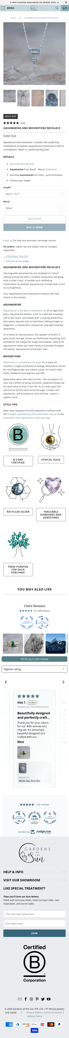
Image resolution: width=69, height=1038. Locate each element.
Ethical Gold (50, 459)
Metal (6, 201)
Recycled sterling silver (22, 163)
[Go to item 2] (34, 644)
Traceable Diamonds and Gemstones (50, 514)
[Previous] (5, 53)
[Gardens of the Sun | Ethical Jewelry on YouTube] (48, 999)
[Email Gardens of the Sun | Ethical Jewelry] (20, 999)
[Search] (57, 8)
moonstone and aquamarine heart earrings (26, 417)
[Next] (63, 53)
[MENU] (2, 8)
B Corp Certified (18, 461)
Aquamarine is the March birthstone (23, 310)
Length (7, 187)
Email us (8, 240)
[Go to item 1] (13, 644)
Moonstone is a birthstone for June (22, 362)
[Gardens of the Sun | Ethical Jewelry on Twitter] (43, 999)
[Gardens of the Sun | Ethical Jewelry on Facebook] (25, 999)
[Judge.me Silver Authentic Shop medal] (49, 817)
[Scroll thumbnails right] (63, 643)
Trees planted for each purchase (18, 569)
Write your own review (34, 659)
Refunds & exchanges (18, 261)
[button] (23, 752)
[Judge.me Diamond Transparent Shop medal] (19, 817)
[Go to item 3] (56, 644)
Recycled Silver (18, 511)
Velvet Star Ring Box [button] (29, 780)
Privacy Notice (34, 1012)
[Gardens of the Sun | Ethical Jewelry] (34, 8)
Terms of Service (53, 1012)
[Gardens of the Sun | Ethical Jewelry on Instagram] (31, 999)
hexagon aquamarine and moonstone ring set (32, 414)
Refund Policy (34, 1016)
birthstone (51, 169)
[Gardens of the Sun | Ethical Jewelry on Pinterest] (37, 999)
